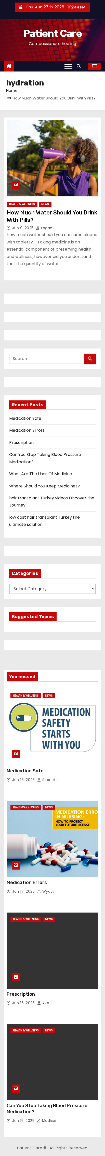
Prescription (21, 442)
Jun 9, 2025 (23, 227)
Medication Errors (27, 430)
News (45, 204)
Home (12, 90)
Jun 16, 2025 (24, 1002)
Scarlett (49, 779)
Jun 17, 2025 (24, 891)
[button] (80, 66)
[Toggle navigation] (68, 66)
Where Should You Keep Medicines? (44, 486)
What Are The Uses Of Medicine (40, 474)
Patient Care (52, 33)
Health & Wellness (22, 204)
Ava (45, 1002)
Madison (49, 1120)
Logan (46, 227)
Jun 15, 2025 (24, 1120)
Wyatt (47, 891)
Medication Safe (25, 418)
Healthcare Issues (26, 807)
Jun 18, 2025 (24, 779)
